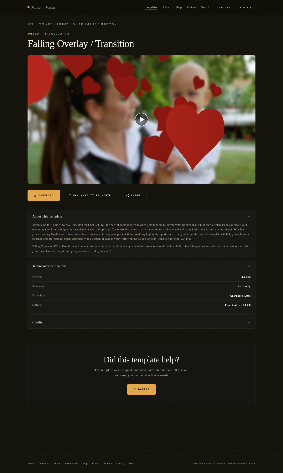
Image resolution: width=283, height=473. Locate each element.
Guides (191, 7)
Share (135, 195)
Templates (151, 7)
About (166, 7)
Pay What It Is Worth (235, 7)
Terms (132, 463)
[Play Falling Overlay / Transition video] (141, 119)
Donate (144, 389)
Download (46, 195)
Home (31, 24)
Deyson (251, 463)
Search (205, 7)
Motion (43, 7)
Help (179, 7)
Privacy (120, 463)
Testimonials (71, 463)
